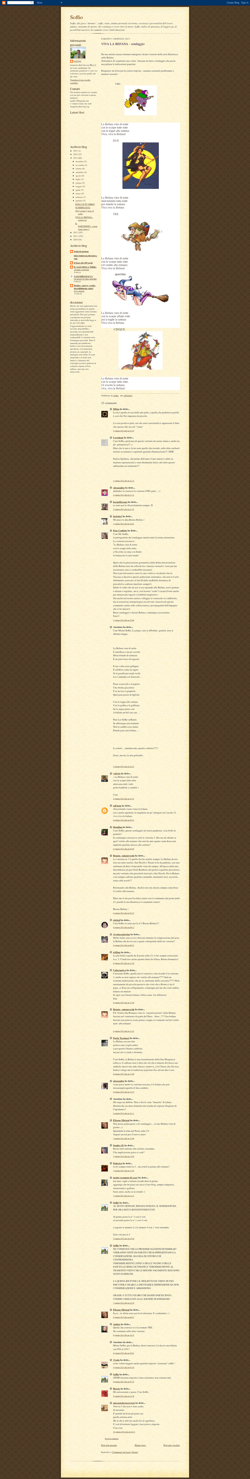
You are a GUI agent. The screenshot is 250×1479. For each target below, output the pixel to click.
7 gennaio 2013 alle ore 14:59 (123, 1156)
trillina (116, 952)
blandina (118, 827)
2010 (75, 239)
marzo (78, 193)
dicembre (80, 161)
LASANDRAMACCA (83, 276)
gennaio (79, 200)
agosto (79, 175)
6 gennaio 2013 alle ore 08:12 (123, 927)
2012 (75, 232)
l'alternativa (119, 970)
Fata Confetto (120, 530)
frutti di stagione (81, 251)
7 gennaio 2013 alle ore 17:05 (123, 1170)
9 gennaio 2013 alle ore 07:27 (123, 1382)
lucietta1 (117, 516)
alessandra (118, 1081)
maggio (79, 186)
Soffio (76, 17)
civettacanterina (121, 934)
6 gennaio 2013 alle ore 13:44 (123, 1092)
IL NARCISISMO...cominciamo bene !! (86, 226)
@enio (116, 1359)
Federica (117, 1163)
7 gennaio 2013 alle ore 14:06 (123, 1138)
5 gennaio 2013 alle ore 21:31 (123, 495)
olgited (116, 920)
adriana (117, 805)
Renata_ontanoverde (124, 855)
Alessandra (119, 487)
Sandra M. (118, 1145)
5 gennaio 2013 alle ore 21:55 (123, 509)
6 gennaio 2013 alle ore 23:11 (123, 1113)
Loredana (118, 437)
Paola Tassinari (121, 1038)
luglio (78, 179)
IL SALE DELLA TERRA (85, 267)
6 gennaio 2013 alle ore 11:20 (123, 963)
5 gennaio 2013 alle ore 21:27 (123, 431)
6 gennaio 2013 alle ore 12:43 (123, 1031)
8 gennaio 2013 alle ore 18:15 (123, 1335)
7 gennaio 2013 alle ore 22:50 (123, 1303)
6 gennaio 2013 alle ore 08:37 (123, 945)
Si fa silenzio (79, 291)
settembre (80, 172)
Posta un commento (112, 1438)
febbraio (79, 197)
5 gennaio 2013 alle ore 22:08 (123, 620)
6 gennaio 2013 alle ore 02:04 (123, 849)
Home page (140, 1445)
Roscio (116, 1388)
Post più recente (109, 1445)
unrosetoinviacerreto (124, 1403)
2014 (75, 154)
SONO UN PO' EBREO (85, 204)
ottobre (79, 168)
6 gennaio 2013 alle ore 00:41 (123, 820)
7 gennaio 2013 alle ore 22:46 (123, 1238)
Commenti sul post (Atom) (125, 1452)
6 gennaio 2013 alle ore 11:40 (123, 1002)
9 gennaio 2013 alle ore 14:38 (123, 1396)
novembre (80, 165)
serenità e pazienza (81, 269)
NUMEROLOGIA (82, 207)
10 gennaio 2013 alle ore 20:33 (124, 1432)
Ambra (116, 1324)
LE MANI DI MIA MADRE (85, 279)
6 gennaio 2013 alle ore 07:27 (123, 913)
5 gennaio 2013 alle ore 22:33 (123, 766)
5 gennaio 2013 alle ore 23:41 (123, 799)
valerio (117, 773)
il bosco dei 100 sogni (83, 262)
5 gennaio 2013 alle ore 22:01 (123, 524)
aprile (78, 190)
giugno (79, 182)
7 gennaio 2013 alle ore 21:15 (123, 1196)
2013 (75, 158)
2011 (75, 236)
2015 (75, 150)
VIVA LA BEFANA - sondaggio (84, 218)
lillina (116, 409)
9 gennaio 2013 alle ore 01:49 (123, 1367)
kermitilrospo (120, 502)
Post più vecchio (171, 1445)
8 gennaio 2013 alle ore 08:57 (123, 1317)
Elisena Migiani (121, 1120)
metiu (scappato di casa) (125, 1177)
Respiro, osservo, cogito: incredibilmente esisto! (85, 287)
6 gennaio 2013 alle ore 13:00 (123, 1074)
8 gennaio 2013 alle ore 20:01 (123, 1353)
